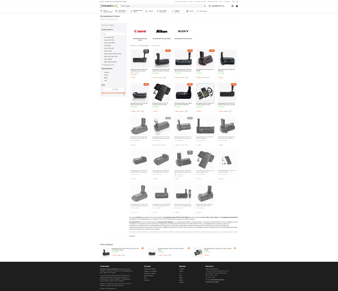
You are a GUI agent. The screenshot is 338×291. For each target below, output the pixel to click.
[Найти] (204, 6)
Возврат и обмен (213, 1)
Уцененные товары (180, 1)
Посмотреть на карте (212, 281)
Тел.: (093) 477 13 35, (212, 273)
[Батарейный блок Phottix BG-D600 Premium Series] (152, 252)
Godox (181, 280)
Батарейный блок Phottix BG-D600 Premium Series (171, 249)
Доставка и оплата (200, 1)
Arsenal (181, 282)
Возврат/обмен (148, 275)
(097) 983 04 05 (222, 273)
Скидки (190, 1)
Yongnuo (181, 269)
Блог (221, 1)
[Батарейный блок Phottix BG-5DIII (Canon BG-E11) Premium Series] (106, 252)
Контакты (227, 1)
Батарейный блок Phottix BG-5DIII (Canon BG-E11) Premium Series (125, 249)
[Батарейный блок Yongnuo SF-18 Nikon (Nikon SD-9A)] (198, 252)
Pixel (180, 275)
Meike (181, 278)
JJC (180, 273)
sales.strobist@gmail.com (217, 279)
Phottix (181, 271)
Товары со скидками (150, 271)
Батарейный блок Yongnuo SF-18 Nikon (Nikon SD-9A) (218, 249)
